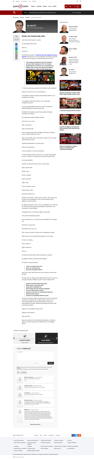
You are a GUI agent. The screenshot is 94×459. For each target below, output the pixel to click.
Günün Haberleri (24, 1)
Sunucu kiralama (44, 448)
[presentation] (17, 12)
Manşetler (18, 1)
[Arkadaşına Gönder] (16, 54)
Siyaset (45, 6)
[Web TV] (77, 1)
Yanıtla (26, 381)
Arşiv (29, 1)
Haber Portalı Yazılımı (19, 457)
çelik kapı (30, 446)
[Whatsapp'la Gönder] (16, 51)
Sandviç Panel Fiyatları (46, 440)
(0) (30, 381)
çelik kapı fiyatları (58, 442)
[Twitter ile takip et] (76, 435)
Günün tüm (76, 12)
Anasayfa (36, 435)
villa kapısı (16, 446)
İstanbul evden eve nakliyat (60, 446)
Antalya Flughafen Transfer (33, 450)
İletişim (45, 435)
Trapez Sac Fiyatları (58, 440)
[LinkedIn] (16, 49)
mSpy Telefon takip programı (32, 443)
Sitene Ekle (34, 1)
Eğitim (54, 6)
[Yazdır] (16, 56)
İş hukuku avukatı (31, 448)
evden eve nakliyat (18, 450)
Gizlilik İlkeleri (51, 435)
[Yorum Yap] (16, 58)
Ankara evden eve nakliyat (46, 446)
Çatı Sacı (70, 440)
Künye (41, 435)
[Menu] (66, 6)
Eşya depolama (71, 448)
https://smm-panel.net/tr (33, 440)
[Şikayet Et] (52, 381)
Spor (49, 6)
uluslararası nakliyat (53, 454)
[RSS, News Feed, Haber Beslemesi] (79, 435)
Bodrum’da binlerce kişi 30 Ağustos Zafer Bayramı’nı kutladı (42, 12)
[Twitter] (16, 46)
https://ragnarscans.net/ (26, 454)
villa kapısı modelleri (45, 442)
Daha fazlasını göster (35, 424)
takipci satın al (57, 448)
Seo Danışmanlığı (17, 454)
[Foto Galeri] (80, 1)
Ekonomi (39, 6)
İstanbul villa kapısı (72, 442)
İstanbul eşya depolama (73, 446)
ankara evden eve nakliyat (20, 442)
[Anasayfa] (13, 1)
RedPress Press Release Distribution (40, 454)
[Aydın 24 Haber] (20, 6)
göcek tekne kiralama (19, 440)
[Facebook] (16, 44)
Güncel (33, 6)
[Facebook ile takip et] (73, 435)
